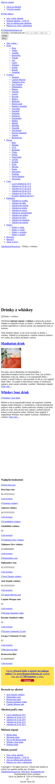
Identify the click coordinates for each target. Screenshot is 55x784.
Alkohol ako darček (20, 205)
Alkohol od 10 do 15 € (21, 186)
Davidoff (15, 111)
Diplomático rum (13, 697)
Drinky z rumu (18, 227)
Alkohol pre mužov (20, 215)
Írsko (14, 142)
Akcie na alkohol (13, 7)
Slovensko (16, 171)
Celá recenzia (6, 499)
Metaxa (15, 89)
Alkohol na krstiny (20, 208)
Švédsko (15, 174)
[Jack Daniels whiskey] (11, 576)
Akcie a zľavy (12, 242)
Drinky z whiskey (19, 232)
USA (14, 147)
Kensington (16, 118)
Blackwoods (17, 104)
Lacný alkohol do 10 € (21, 184)
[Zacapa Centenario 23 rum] (13, 631)
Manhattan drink (13, 343)
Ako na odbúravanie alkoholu (19, 23)
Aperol (15, 94)
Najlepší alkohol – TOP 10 (17, 21)
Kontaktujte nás (37, 772)
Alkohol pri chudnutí (20, 220)
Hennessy (16, 116)
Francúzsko (16, 157)
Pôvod (9, 140)
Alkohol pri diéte (19, 203)
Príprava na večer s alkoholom (19, 25)
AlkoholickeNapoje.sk (10, 246)
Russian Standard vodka (16, 702)
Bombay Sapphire (19, 106)
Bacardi (15, 96)
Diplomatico (17, 87)
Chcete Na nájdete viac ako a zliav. (27, 674)
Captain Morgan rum (15, 704)
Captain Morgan (18, 79)
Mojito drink (11, 735)
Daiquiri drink (12, 744)
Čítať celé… (6, 386)
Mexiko (15, 167)
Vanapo (15, 135)
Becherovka (17, 138)
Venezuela (16, 179)
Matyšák (15, 125)
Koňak (14, 67)
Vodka (14, 50)
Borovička (16, 55)
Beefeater (16, 101)
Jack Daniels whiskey (15, 694)
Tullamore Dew (18, 82)
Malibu (15, 121)
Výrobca (10, 75)
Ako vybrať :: (12, 43)
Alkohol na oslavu (19, 210)
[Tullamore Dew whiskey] (12, 540)
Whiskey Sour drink (15, 392)
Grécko (15, 159)
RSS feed (25, 772)
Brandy (15, 70)
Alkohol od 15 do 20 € (21, 188)
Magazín (10, 239)
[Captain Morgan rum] (11, 595)
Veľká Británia (18, 176)
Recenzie (10, 237)
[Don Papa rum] (8, 485)
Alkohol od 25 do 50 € (21, 193)
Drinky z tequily (18, 234)
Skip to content (7, 2)
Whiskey (15, 65)
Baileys (15, 99)
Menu (4, 39)
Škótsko (15, 145)
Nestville (15, 128)
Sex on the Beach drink (16, 740)
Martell (15, 123)
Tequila (15, 58)
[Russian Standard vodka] (12, 613)
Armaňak (16, 72)
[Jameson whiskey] (9, 503)
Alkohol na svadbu (20, 201)
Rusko (14, 169)
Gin (13, 60)
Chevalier (16, 109)
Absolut (15, 92)
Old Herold (16, 130)
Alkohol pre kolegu (20, 222)
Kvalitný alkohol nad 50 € (23, 196)
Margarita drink (12, 737)
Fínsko (14, 155)
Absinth (15, 53)
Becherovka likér (13, 699)
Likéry (14, 62)
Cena (8, 181)
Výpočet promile (13, 9)
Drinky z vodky (18, 230)
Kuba (14, 164)
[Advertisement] (27, 276)
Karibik (15, 162)
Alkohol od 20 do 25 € (21, 191)
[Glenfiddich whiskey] (11, 521)
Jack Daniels (17, 84)
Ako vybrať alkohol (14, 18)
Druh (8, 46)
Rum (14, 48)
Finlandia (16, 113)
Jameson (15, 77)
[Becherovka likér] (9, 650)
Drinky (9, 225)
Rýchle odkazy (7, 14)
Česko (14, 152)
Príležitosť (10, 198)
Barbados (16, 150)
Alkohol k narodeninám (22, 213)
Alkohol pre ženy (19, 217)
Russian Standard (19, 133)
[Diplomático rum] (9, 558)
